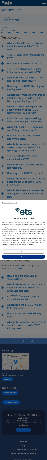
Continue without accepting (10, 203)
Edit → (23, 251)
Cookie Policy (6, 242)
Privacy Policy (38, 240)
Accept (23, 256)
